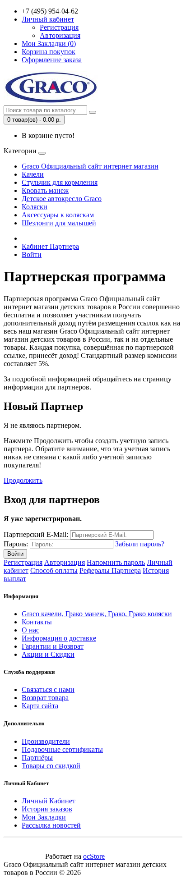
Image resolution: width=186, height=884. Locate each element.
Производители (46, 741)
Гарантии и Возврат (53, 646)
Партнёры (37, 757)
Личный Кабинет (48, 801)
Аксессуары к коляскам (58, 215)
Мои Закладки (44, 817)
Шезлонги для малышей (59, 223)
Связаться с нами (48, 689)
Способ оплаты (54, 570)
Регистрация (59, 27)
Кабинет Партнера (50, 246)
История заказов (47, 809)
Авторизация (60, 35)
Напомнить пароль (116, 562)
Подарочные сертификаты (62, 749)
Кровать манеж (45, 190)
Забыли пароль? (139, 544)
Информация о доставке (59, 638)
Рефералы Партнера (110, 570)
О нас (30, 630)
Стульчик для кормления (60, 182)
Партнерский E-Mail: (36, 534)
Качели (33, 174)
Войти (32, 254)
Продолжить (23, 480)
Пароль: (16, 544)
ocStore (94, 856)
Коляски (34, 207)
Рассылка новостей (51, 825)
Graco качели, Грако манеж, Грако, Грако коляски (97, 614)
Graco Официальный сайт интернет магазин (90, 166)
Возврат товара (45, 697)
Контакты (37, 622)
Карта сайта (40, 706)
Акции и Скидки (48, 654)
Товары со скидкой (51, 765)
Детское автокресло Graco (62, 198)
